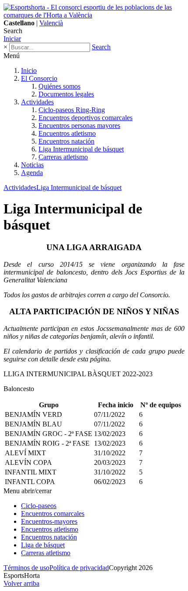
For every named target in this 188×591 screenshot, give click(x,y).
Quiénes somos (59, 86)
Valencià (51, 23)
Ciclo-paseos (38, 505)
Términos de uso (26, 567)
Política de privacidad (79, 567)
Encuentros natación (66, 141)
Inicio (29, 70)
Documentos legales (66, 94)
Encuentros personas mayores (79, 125)
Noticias (32, 164)
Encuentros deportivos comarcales (85, 117)
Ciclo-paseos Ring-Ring (71, 109)
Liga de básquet (43, 545)
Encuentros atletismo (67, 133)
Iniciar (12, 38)
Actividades (37, 102)
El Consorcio (39, 78)
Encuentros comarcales (52, 513)
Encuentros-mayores (49, 521)
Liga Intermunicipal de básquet (81, 149)
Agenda (32, 172)
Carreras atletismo (63, 157)
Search (101, 47)
